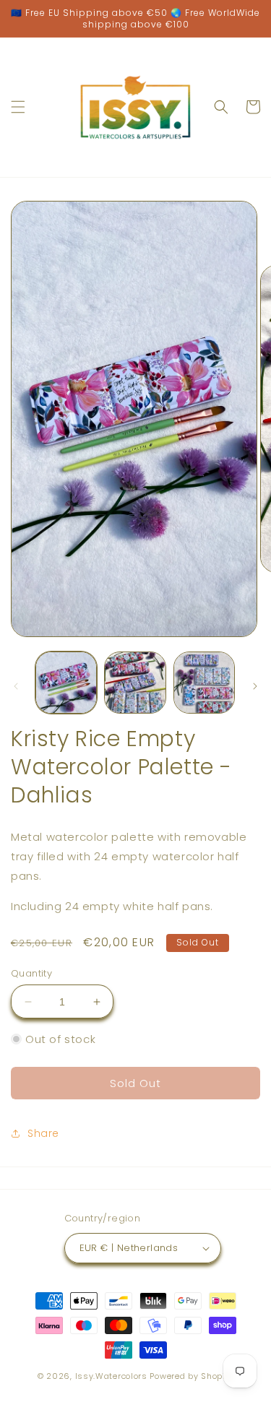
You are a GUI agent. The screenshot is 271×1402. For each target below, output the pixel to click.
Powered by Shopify (191, 1376)
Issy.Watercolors (111, 1376)
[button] (18, 107)
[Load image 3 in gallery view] (204, 682)
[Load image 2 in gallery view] (134, 682)
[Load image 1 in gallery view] (66, 682)
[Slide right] (255, 686)
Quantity (31, 973)
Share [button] (43, 1133)
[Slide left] (16, 686)
